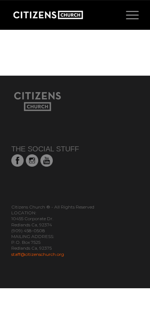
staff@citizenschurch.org (37, 254)
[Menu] (129, 14)
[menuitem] (129, 14)
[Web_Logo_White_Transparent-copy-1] (62, 14)
